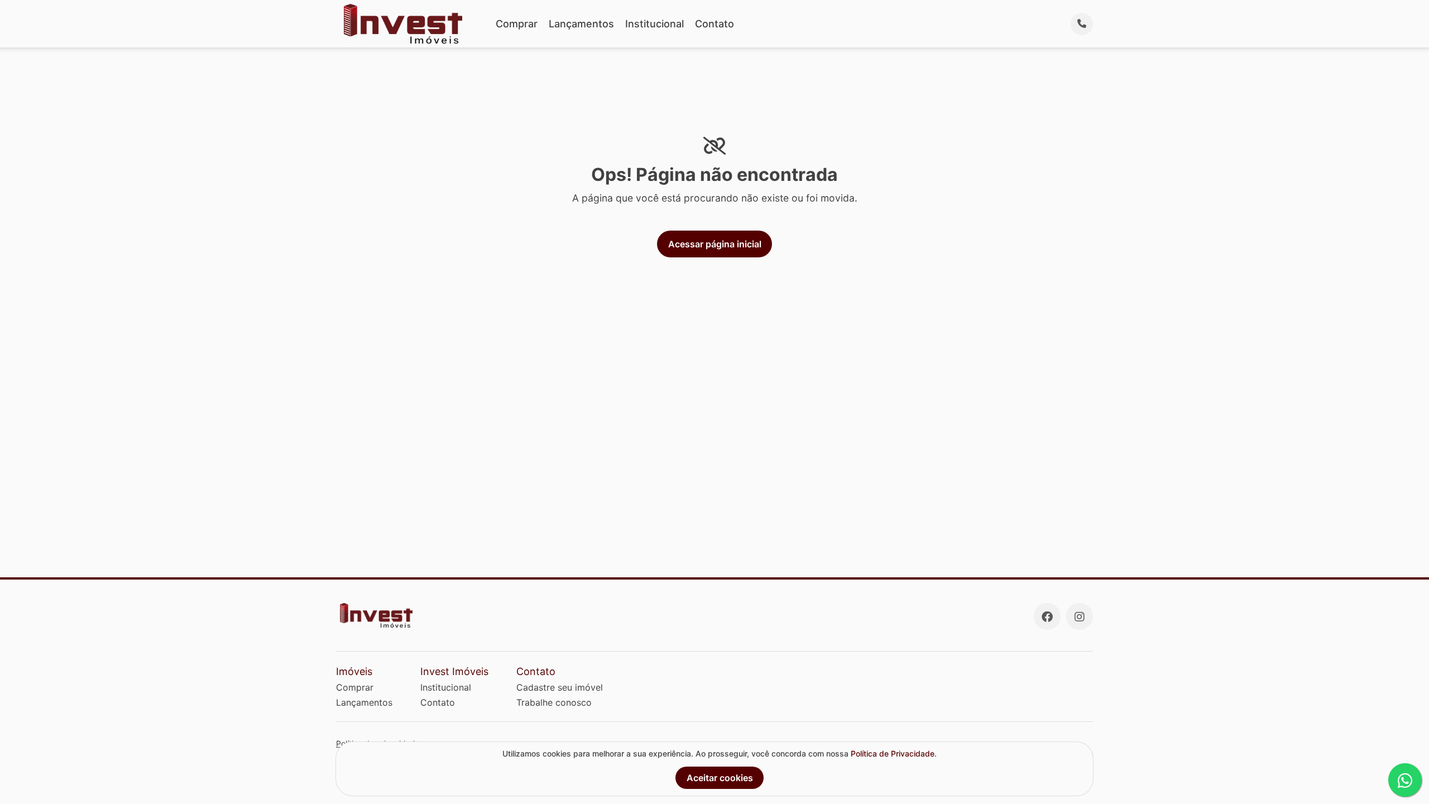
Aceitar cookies (720, 777)
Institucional (654, 24)
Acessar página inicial (714, 244)
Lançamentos (581, 24)
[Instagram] (1079, 616)
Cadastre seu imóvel (559, 687)
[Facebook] (1047, 616)
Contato (714, 24)
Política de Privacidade (892, 753)
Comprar (517, 24)
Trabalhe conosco (554, 702)
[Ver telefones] (1082, 24)
